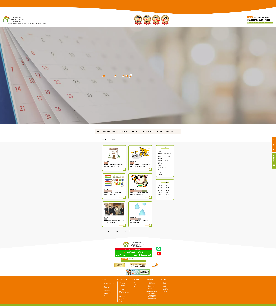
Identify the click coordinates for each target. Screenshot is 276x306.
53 (112, 231)
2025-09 (167, 197)
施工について (124, 132)
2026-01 (167, 192)
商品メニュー (136, 132)
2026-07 (167, 185)
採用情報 (106, 293)
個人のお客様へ (136, 286)
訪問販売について (123, 296)
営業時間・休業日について (164, 154)
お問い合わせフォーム (138, 282)
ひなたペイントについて (110, 132)
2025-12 (160, 195)
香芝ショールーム (152, 288)
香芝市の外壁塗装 (152, 298)
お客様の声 (121, 301)
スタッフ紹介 (107, 290)
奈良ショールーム (152, 286)
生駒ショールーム (152, 283)
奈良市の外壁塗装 (152, 293)
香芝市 (164, 283)
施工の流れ (121, 299)
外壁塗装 (160, 158)
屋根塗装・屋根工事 (163, 161)
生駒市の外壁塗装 (152, 295)
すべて (159, 151)
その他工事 (123, 289)
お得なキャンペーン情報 (164, 156)
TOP (98, 132)
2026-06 (160, 188)
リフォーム (160, 165)
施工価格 (121, 291)
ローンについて (122, 295)
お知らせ (160, 174)
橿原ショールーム (152, 285)
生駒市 (164, 285)
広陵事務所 (150, 282)
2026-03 (167, 190)
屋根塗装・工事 (124, 285)
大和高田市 (165, 288)
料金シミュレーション (124, 298)
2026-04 (160, 190)
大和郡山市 (165, 289)
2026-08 (160, 185)
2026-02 (160, 192)
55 (121, 231)
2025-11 (167, 195)
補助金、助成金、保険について (124, 293)
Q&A (178, 132)
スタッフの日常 (162, 167)
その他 (159, 172)
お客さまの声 (169, 132)
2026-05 (167, 188)
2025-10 (160, 197)
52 (108, 231)
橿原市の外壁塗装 (152, 296)
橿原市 (164, 286)
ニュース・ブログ (108, 292)
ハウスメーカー (107, 289)
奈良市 (164, 282)
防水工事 (160, 163)
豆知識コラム (161, 170)
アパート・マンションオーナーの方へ (138, 284)
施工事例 (159, 132)
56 (125, 231)
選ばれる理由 (107, 287)
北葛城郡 (165, 291)
